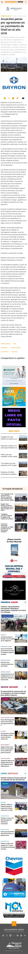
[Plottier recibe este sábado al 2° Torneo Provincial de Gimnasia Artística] (21, 841)
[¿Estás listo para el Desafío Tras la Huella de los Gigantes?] (21, 635)
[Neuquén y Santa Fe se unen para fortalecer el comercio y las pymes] (23, 444)
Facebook (3, 936)
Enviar (23, 98)
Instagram (7, 936)
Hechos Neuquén (5, 758)
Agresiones (4, 347)
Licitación (5, 699)
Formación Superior (6, 646)
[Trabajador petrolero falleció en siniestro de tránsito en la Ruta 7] (21, 514)
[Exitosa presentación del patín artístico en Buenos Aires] (21, 829)
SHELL (15, 343)
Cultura (3, 731)
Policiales (14, 351)
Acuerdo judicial (15, 347)
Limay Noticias (5, 815)
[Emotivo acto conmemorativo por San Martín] (21, 660)
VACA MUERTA (5, 351)
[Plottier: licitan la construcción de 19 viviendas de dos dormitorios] (14, 782)
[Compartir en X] (9, 98)
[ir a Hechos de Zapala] (9, 687)
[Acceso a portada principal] (14, 2)
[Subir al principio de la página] (14, 923)
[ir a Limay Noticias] (9, 773)
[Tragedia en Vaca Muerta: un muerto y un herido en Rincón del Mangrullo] (23, 435)
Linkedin (10, 936)
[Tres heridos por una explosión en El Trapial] (23, 462)
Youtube (18, 936)
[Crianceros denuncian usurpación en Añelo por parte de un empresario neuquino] (21, 523)
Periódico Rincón (7, 616)
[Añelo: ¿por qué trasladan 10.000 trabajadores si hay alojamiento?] (23, 453)
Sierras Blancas (6, 16)
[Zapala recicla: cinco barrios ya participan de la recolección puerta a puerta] (21, 745)
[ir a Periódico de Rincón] (9, 602)
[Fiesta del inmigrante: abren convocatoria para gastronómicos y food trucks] (21, 717)
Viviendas (5, 783)
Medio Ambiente (5, 744)
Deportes (3, 634)
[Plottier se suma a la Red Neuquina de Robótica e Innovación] (21, 816)
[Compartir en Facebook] (5, 98)
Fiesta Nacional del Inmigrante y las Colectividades (8, 717)
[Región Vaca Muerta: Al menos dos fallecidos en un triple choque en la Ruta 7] (21, 503)
